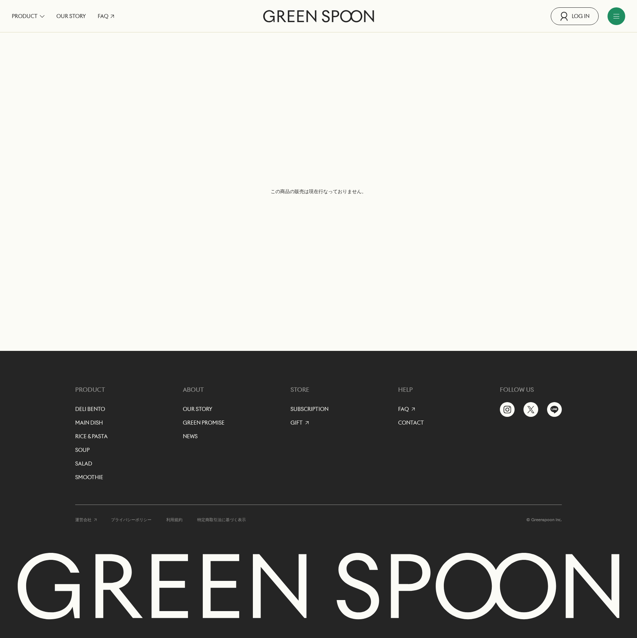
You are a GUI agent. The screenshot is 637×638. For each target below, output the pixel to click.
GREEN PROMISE (203, 422)
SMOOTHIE (89, 477)
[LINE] (554, 409)
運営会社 (83, 519)
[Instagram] (507, 409)
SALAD (83, 463)
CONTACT (411, 422)
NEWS (190, 436)
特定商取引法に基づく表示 (221, 519)
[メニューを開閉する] (616, 16)
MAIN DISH (89, 422)
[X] (530, 409)
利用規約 (174, 519)
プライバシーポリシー (131, 519)
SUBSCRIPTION (309, 409)
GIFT (296, 422)
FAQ (103, 16)
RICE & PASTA (91, 436)
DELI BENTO (90, 409)
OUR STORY (71, 16)
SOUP (82, 450)
